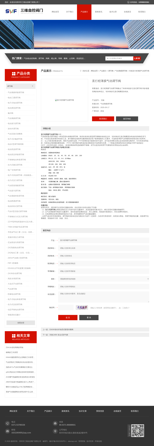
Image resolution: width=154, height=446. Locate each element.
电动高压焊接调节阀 (16, 154)
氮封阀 (10, 113)
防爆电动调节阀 (14, 294)
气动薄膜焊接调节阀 (16, 92)
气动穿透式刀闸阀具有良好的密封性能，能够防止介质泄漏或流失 (21, 362)
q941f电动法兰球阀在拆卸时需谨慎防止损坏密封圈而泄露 (21, 372)
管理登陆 (81, 441)
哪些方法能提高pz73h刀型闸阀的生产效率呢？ (21, 387)
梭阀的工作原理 (12, 352)
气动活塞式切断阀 (15, 134)
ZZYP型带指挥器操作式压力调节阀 (21, 222)
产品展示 (84, 12)
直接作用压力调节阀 (16, 237)
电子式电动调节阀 (15, 103)
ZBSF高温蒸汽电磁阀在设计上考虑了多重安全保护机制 (21, 382)
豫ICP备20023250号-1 (57, 441)
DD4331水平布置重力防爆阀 (19, 268)
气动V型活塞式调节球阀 (17, 211)
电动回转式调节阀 (15, 206)
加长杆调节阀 (13, 129)
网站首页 (55, 12)
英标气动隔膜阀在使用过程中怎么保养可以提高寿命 (21, 392)
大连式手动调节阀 (15, 284)
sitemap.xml (72, 441)
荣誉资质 (100, 411)
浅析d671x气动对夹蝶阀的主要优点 (19, 367)
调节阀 (10, 86)
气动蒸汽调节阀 (14, 191)
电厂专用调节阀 (14, 170)
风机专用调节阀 (14, 279)
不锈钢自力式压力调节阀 (18, 216)
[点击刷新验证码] (82, 307)
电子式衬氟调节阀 (15, 139)
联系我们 (142, 12)
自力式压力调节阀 (15, 180)
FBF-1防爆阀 (13, 263)
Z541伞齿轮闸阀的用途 (14, 347)
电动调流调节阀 (14, 108)
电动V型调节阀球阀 (15, 144)
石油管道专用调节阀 (16, 242)
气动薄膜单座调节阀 (16, 196)
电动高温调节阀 (14, 149)
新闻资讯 (98, 12)
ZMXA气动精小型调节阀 (17, 258)
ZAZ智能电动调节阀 (16, 248)
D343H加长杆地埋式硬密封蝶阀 (61, 329)
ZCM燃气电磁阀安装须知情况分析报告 (20, 377)
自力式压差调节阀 (15, 304)
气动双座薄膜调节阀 (16, 185)
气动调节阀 (12, 289)
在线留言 (127, 12)
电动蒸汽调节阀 (14, 123)
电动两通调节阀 (14, 201)
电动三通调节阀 (14, 98)
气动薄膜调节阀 (14, 118)
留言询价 (127, 119)
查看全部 (20, 323)
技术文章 (113, 12)
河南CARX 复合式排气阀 (58, 335)
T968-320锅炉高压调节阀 (18, 227)
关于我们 (69, 12)
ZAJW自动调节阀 (15, 273)
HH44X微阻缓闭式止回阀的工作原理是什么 (21, 357)
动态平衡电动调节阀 (16, 310)
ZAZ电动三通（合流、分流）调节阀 (21, 253)
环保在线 (98, 441)
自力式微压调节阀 (15, 165)
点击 (32, 86)
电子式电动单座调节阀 (17, 299)
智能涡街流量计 (14, 315)
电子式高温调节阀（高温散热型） (21, 175)
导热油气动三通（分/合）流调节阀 (21, 232)
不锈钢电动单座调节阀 (17, 160)
